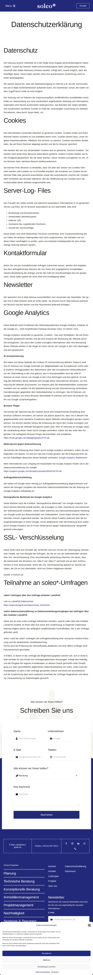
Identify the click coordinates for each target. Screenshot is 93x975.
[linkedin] (78, 843)
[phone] (75, 849)
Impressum (55, 972)
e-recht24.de (17, 575)
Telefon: (38, 846)
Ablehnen (46, 960)
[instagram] (72, 843)
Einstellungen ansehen (46, 967)
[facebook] (66, 843)
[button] (89, 925)
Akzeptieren (46, 953)
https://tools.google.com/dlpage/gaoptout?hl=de (27, 438)
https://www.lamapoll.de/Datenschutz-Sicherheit (27, 605)
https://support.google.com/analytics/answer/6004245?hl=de (33, 471)
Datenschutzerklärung (43, 972)
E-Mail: (12, 845)
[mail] (84, 843)
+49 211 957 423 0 (50, 846)
